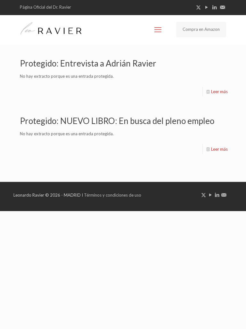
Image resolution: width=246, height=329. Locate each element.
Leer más (219, 91)
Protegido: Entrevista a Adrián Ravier (88, 63)
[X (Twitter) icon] (198, 7)
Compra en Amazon (201, 29)
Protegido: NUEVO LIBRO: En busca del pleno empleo (117, 121)
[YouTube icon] (206, 7)
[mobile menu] (157, 29)
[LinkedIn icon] (214, 7)
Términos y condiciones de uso (112, 195)
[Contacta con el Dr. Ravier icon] (222, 7)
